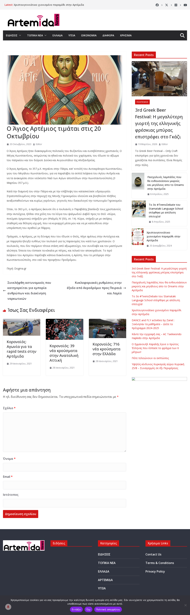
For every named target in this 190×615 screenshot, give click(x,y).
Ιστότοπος (10, 495)
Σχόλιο (9, 408)
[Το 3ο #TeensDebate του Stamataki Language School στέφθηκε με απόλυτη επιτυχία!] (139, 213)
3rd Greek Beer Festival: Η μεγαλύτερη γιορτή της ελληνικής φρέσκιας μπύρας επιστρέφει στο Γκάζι (159, 123)
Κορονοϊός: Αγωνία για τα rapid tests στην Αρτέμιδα (21, 349)
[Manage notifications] (8, 607)
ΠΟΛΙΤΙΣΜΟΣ (142, 102)
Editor (39, 144)
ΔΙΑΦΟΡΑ (108, 35)
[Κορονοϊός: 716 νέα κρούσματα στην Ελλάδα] (107, 321)
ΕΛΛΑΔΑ (58, 35)
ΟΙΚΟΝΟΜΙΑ (88, 35)
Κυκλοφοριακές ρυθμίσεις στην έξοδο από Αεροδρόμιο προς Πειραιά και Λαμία (94, 288)
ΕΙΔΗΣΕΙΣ (11, 35)
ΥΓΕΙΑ (71, 35)
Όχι (88, 609)
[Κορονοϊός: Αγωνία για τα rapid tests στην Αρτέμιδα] (21, 321)
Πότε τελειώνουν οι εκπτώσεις (150, 358)
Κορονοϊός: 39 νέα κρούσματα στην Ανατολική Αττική (64, 353)
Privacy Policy (155, 571)
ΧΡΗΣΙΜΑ (126, 35)
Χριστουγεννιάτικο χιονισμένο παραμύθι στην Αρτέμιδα (49, 4)
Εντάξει (76, 609)
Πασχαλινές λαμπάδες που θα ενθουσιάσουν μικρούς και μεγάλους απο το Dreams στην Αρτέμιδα (165, 182)
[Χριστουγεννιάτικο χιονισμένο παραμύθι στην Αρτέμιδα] (138, 239)
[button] (19, 35)
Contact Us (153, 554)
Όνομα (9, 459)
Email (8, 477)
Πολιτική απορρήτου (108, 609)
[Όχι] (185, 605)
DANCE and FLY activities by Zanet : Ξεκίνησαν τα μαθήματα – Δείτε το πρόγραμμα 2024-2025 (153, 324)
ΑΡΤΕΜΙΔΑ (105, 580)
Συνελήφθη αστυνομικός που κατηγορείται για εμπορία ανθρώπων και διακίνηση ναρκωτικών (29, 291)
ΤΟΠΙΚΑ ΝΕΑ (35, 35)
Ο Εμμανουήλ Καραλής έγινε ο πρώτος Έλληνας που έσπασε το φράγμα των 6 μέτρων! (155, 348)
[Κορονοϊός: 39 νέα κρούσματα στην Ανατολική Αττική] (64, 321)
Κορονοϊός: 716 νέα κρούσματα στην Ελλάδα (106, 349)
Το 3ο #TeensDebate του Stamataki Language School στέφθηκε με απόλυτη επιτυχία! (166, 210)
